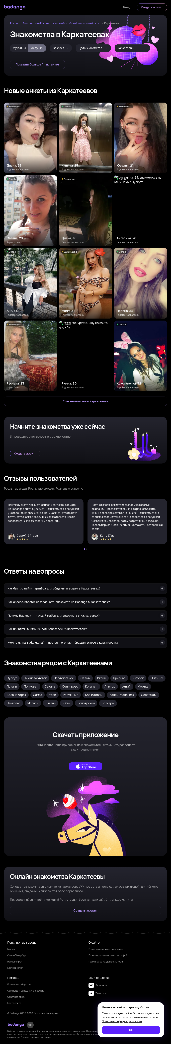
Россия (14, 23)
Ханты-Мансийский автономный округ (77, 23)
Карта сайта (14, 1003)
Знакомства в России (36, 23)
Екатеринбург (15, 967)
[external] (85, 766)
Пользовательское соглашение (106, 949)
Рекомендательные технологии (36, 1037)
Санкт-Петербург (17, 955)
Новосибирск (14, 961)
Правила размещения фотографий (108, 955)
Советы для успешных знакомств (25, 990)
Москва (11, 949)
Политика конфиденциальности (106, 961)
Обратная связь (16, 996)
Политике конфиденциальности (122, 1021)
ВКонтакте (101, 985)
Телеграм (101, 993)
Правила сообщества (19, 984)
